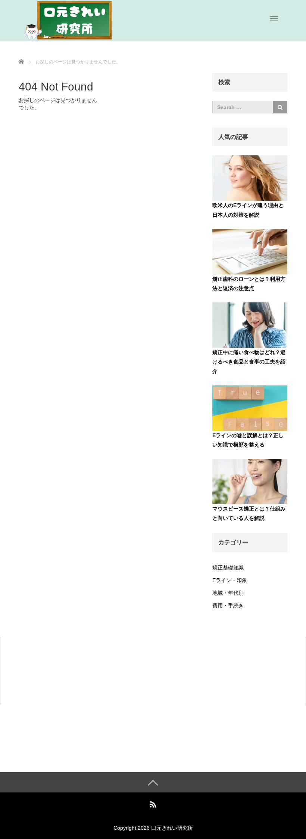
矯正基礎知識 (228, 568)
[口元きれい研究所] (75, 20)
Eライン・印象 (229, 580)
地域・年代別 (228, 593)
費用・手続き (228, 605)
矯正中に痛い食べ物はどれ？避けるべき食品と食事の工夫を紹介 (248, 361)
